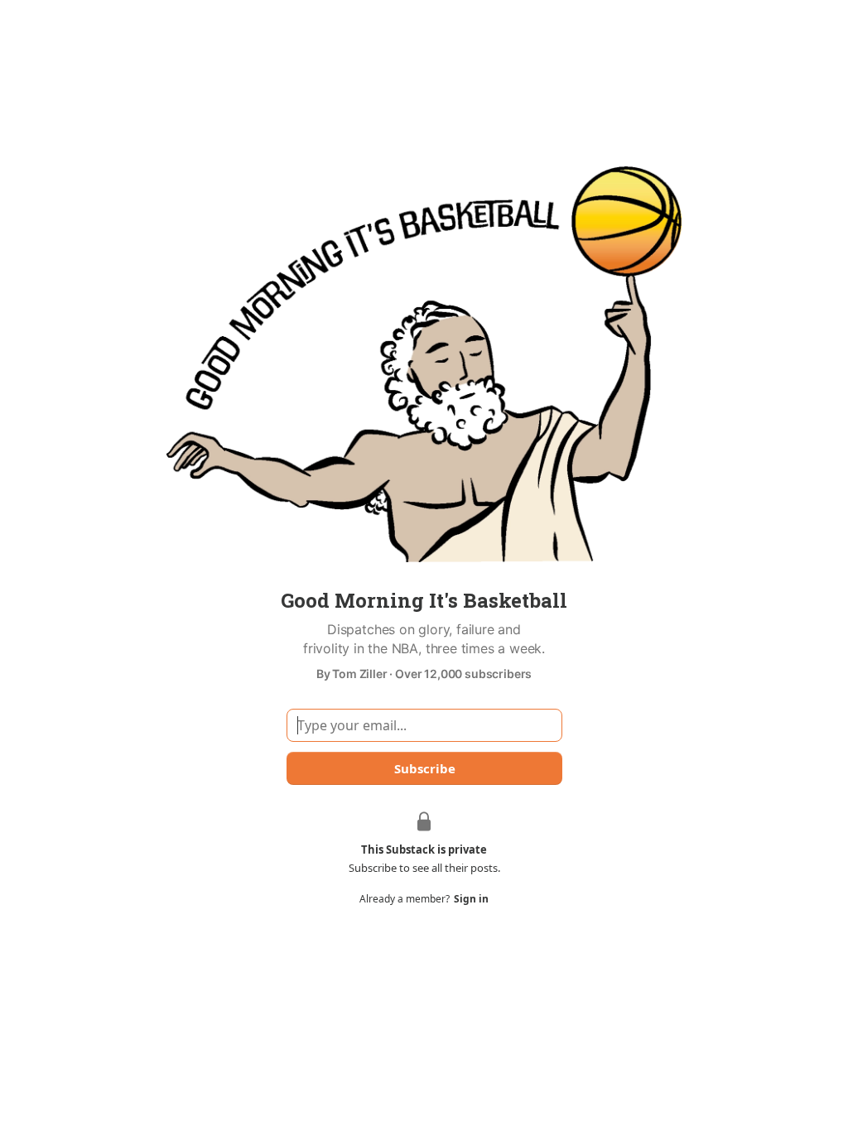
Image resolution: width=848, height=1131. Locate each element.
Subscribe (424, 768)
